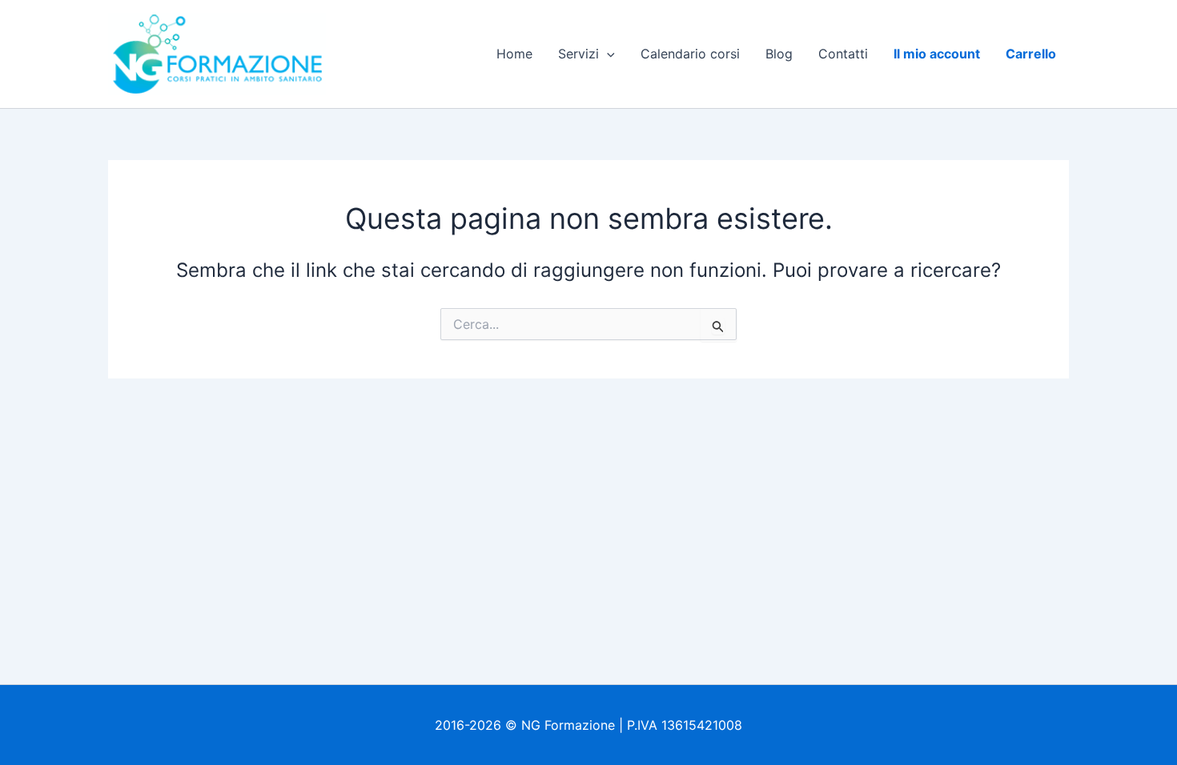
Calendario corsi (690, 54)
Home (514, 54)
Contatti (843, 54)
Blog (779, 54)
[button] (607, 54)
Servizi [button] (578, 54)
